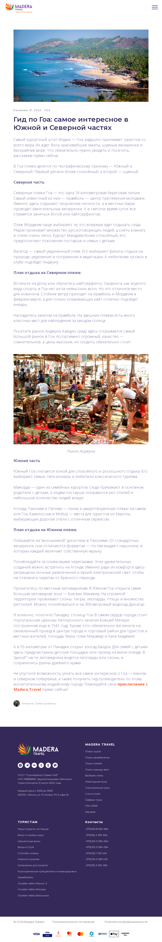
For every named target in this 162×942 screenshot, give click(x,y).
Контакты (94, 822)
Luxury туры (92, 793)
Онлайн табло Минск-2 (32, 883)
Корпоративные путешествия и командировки (47, 871)
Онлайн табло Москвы (32, 889)
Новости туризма (28, 859)
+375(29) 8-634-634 (96, 828)
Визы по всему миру (31, 835)
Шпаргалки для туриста (33, 865)
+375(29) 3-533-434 (96, 859)
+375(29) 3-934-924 (96, 841)
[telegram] (27, 765)
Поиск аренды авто (97, 769)
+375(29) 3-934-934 (96, 847)
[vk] (34, 765)
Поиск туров (93, 751)
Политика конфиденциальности (126, 921)
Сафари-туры (93, 799)
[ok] (48, 765)
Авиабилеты (25, 877)
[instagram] (20, 765)
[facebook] (41, 765)
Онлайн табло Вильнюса (33, 895)
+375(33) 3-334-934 (96, 865)
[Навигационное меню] (155, 7)
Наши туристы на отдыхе (33, 828)
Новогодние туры (96, 781)
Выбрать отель (94, 775)
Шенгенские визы (29, 841)
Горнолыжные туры (97, 787)
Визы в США (26, 847)
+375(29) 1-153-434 (96, 853)
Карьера (90, 811)
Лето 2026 (91, 805)
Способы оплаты (28, 853)
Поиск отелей (93, 763)
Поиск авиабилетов (97, 757)
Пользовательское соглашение (74, 921)
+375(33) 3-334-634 (96, 835)
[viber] (55, 765)
